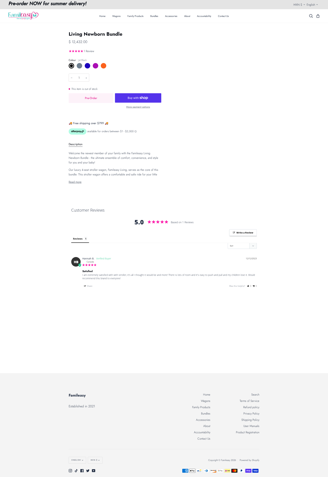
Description (76, 144)
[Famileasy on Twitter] (88, 470)
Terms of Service (249, 401)
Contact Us (203, 439)
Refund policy (251, 407)
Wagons (205, 401)
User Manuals (251, 426)
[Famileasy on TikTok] (76, 470)
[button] (249, 286)
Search (255, 394)
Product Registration (247, 432)
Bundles (205, 413)
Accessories (203, 420)
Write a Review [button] (244, 232)
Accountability (202, 432)
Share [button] (89, 286)
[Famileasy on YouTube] (93, 470)
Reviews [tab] (78, 238)
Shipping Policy (250, 420)
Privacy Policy (251, 413)
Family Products (201, 407)
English (311, 5)
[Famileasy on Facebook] (82, 470)
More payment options (138, 107)
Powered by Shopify (249, 460)
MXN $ (297, 5)
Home (206, 394)
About (206, 426)
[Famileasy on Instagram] (70, 470)
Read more (75, 182)
